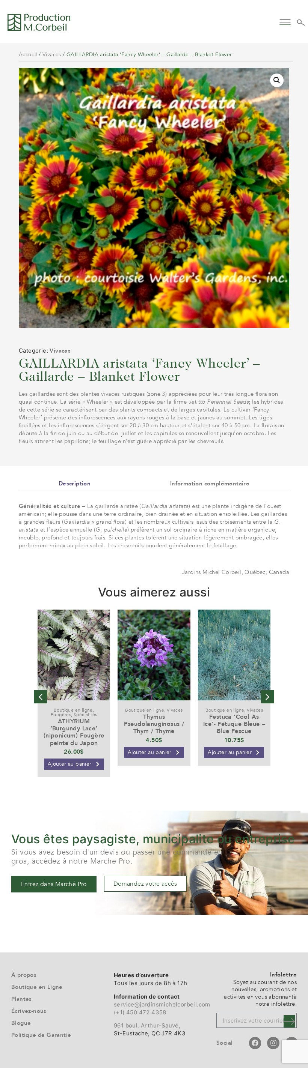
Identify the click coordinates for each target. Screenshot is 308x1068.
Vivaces (51, 54)
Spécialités (85, 715)
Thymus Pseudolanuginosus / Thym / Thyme (154, 724)
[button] (284, 21)
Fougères (61, 715)
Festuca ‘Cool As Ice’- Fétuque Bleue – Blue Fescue (234, 724)
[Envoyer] (289, 1021)
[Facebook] (255, 1043)
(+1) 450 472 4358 (140, 1012)
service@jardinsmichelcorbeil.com (162, 1004)
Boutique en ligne (73, 710)
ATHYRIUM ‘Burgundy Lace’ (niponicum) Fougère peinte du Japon (74, 732)
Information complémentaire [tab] (209, 483)
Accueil (28, 54)
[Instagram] (273, 1043)
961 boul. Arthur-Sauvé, (147, 1025)
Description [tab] (75, 483)
